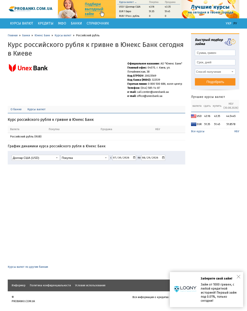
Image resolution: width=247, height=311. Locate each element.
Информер (18, 285)
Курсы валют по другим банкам (28, 267)
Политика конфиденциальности (50, 285)
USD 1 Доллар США (129, 6)
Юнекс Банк (42, 35)
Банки (76, 23)
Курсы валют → (128, 2)
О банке (16, 109)
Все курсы (197, 131)
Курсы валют (21, 23)
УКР (228, 23)
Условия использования (90, 285)
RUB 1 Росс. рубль (129, 15)
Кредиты (45, 23)
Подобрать (215, 82)
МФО (62, 23)
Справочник (98, 23)
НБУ (236, 131)
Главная (13, 35)
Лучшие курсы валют (208, 97)
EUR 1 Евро (125, 11)
